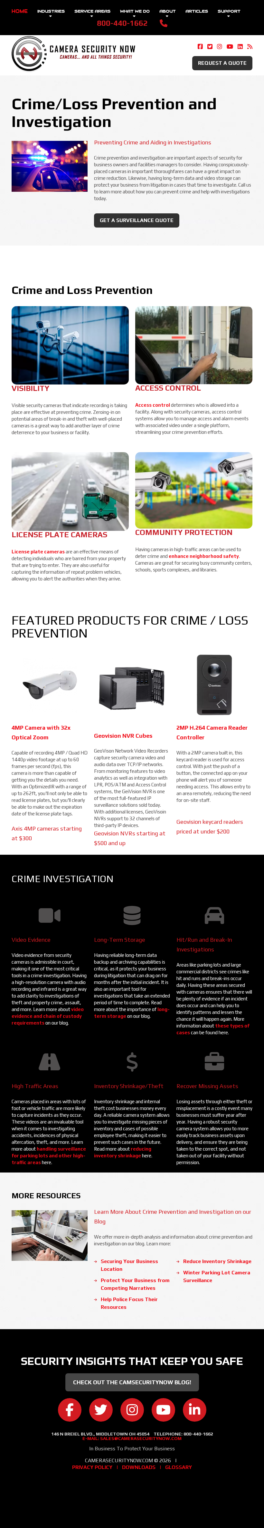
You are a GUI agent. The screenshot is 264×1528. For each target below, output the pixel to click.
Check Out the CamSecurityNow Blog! (132, 1382)
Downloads (139, 1467)
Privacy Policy (92, 1467)
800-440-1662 (122, 23)
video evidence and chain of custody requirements (48, 1016)
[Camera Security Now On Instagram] (219, 47)
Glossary (178, 1467)
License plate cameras (39, 551)
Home (20, 11)
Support (229, 11)
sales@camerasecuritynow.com (141, 1438)
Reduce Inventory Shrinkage (217, 1261)
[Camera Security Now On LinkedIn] (240, 47)
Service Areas (92, 11)
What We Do (135, 11)
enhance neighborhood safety (204, 556)
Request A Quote (222, 63)
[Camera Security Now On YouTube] (230, 47)
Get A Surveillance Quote (137, 220)
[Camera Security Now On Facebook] (200, 47)
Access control (153, 405)
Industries (51, 11)
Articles (196, 11)
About (167, 11)
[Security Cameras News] (249, 47)
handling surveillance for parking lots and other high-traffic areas (49, 1155)
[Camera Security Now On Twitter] (209, 47)
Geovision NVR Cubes (123, 735)
